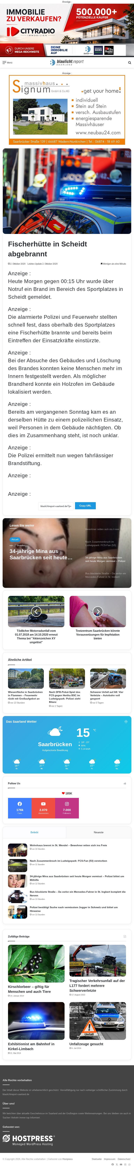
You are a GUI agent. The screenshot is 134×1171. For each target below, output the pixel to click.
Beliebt (34, 832)
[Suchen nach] (129, 64)
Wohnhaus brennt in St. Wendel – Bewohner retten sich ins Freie (68, 845)
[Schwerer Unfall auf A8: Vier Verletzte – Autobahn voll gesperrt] (108, 678)
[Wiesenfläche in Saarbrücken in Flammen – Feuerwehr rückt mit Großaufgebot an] (26, 678)
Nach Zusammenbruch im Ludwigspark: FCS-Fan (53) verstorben (68, 860)
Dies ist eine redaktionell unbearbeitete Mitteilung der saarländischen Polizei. (53, 484)
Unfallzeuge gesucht (86, 1044)
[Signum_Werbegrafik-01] (67, 110)
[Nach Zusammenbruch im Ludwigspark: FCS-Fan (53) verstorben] (17, 865)
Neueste (98, 832)
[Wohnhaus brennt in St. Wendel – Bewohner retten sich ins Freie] (17, 850)
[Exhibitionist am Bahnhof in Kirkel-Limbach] (36, 1021)
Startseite (97, 1159)
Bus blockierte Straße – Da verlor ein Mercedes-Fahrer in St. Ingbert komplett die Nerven (43, 554)
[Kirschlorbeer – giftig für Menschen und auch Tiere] (36, 964)
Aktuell (15, 539)
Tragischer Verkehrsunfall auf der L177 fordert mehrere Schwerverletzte (97, 985)
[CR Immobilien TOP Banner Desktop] (67, 30)
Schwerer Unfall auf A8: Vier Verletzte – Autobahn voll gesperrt (106, 695)
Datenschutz (124, 1159)
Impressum (109, 1159)
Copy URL (85, 505)
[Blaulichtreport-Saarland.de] (67, 62)
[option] (67, 553)
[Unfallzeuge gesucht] (97, 1021)
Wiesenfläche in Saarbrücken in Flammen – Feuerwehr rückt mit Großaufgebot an (25, 695)
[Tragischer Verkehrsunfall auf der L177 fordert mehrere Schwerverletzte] (97, 961)
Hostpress (67, 1159)
